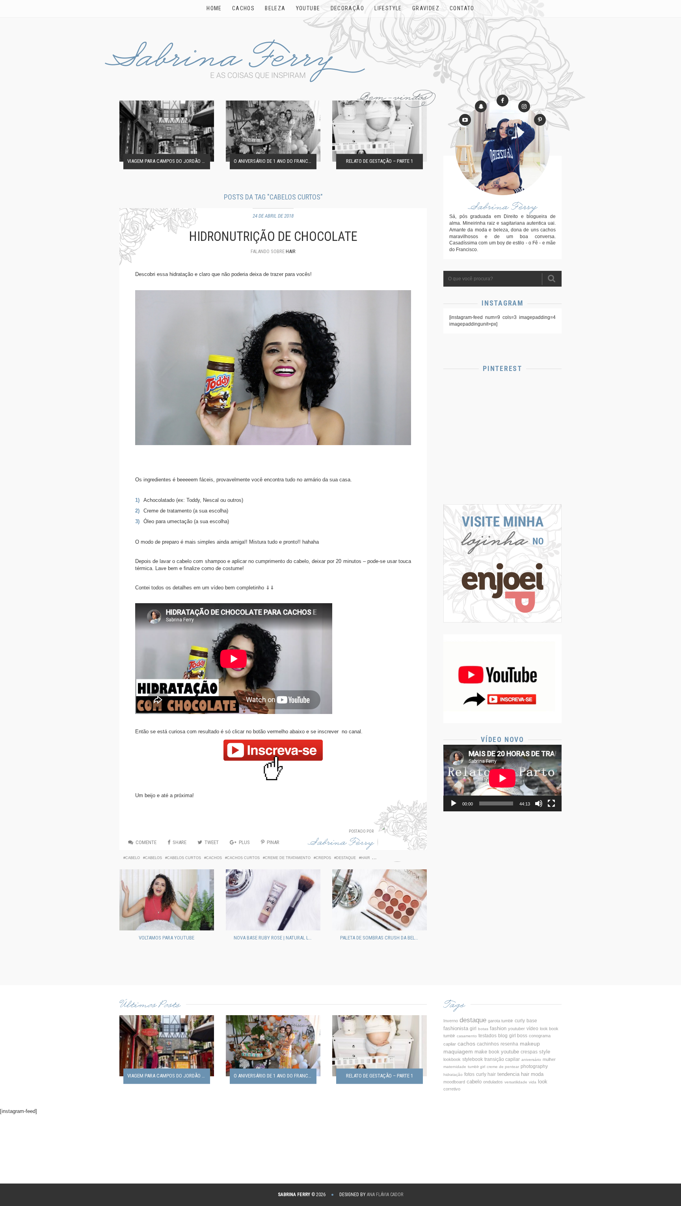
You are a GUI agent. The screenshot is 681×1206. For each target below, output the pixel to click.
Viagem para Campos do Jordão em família (168, 161)
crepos (323, 858)
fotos (469, 1074)
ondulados (493, 1081)
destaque (346, 858)
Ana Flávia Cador (385, 1194)
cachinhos (488, 1044)
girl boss (518, 1035)
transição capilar (502, 1059)
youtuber (516, 1028)
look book (549, 1028)
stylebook (472, 1059)
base (532, 1020)
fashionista (455, 1028)
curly (520, 1020)
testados (487, 1035)
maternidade (454, 1066)
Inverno (450, 1020)
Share (179, 842)
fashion (498, 1028)
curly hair (486, 1074)
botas (483, 1029)
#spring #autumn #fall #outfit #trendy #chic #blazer (502, 470)
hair (365, 858)
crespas (529, 1051)
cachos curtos (243, 858)
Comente (146, 842)
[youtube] (465, 120)
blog (503, 1035)
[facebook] (502, 100)
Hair (291, 251)
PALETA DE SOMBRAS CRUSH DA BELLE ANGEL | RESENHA (381, 938)
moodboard (454, 1081)
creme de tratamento (288, 858)
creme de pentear (503, 1066)
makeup (530, 1043)
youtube (510, 1052)
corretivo (451, 1089)
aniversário (531, 1059)
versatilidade (515, 1082)
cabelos (153, 858)
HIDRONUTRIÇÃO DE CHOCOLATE (273, 236)
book (494, 1052)
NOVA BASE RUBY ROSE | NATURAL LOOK (275, 938)
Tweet (212, 842)
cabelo (132, 858)
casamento (467, 1036)
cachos (214, 858)
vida (532, 1082)
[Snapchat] (481, 106)
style (544, 1052)
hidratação (453, 1074)
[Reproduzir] (454, 803)
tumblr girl (476, 1066)
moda (537, 1074)
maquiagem (458, 1051)
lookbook (452, 1059)
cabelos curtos (184, 858)
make (480, 1052)
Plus (244, 842)
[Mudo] (539, 803)
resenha (509, 1044)
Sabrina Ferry (341, 844)
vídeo (532, 1028)
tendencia (508, 1074)
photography (534, 1066)
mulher (549, 1059)
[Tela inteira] (551, 803)
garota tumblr (500, 1020)
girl (473, 1028)
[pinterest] (540, 120)
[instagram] (524, 106)
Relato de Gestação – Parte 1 (379, 161)
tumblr (449, 1035)
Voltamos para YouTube (166, 938)
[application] (502, 778)
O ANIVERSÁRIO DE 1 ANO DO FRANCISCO (275, 161)
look (542, 1082)
